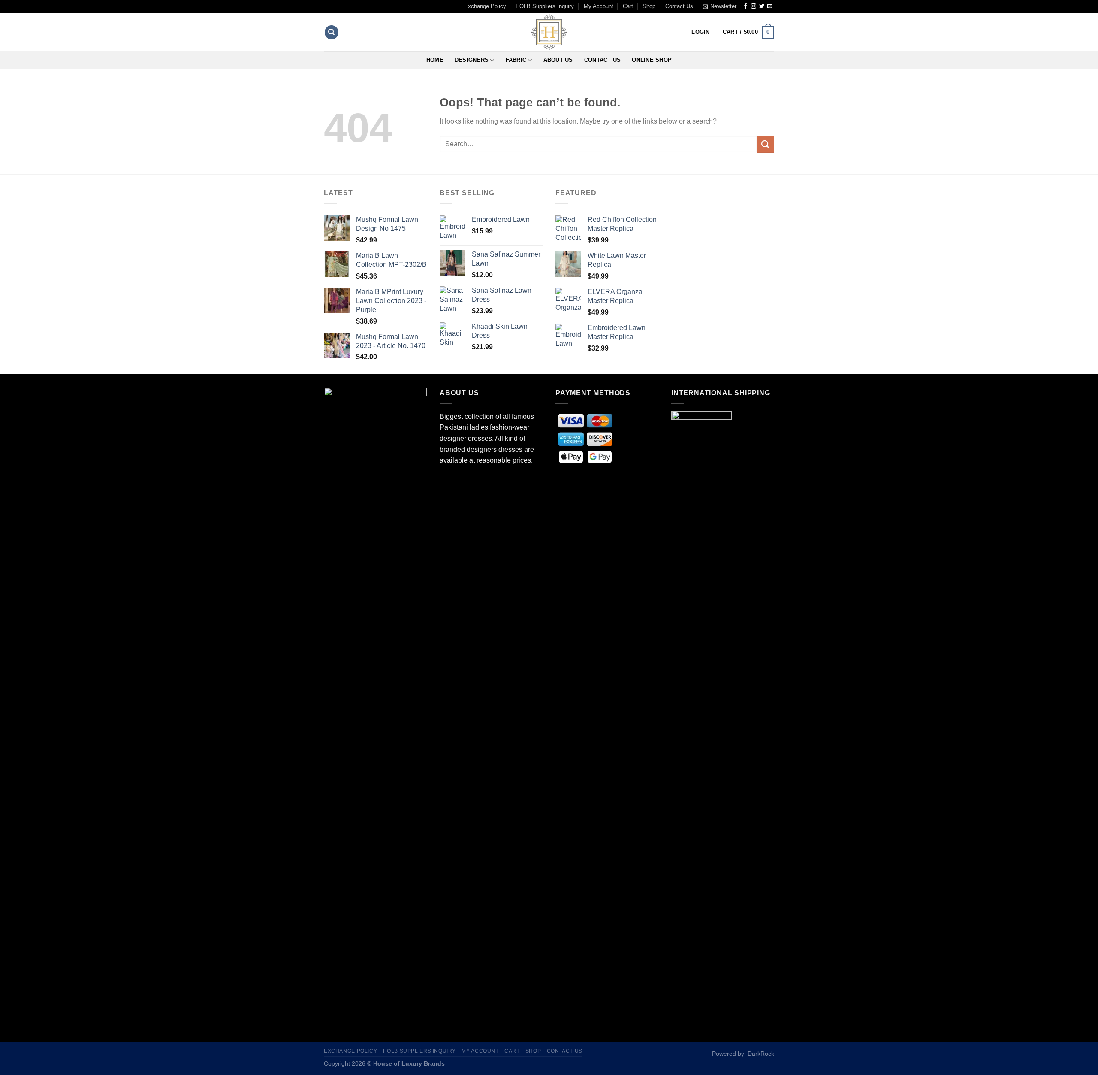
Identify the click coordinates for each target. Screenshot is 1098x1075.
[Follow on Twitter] (761, 6)
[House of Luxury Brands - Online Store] (549, 32)
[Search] (331, 32)
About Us (558, 60)
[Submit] (765, 144)
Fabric (516, 60)
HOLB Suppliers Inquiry (545, 6)
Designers (472, 60)
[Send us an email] (769, 6)
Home (434, 60)
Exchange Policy (485, 6)
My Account (598, 6)
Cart (628, 6)
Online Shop (652, 60)
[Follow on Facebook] (745, 6)
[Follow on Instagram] (753, 6)
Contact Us (679, 6)
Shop (649, 6)
